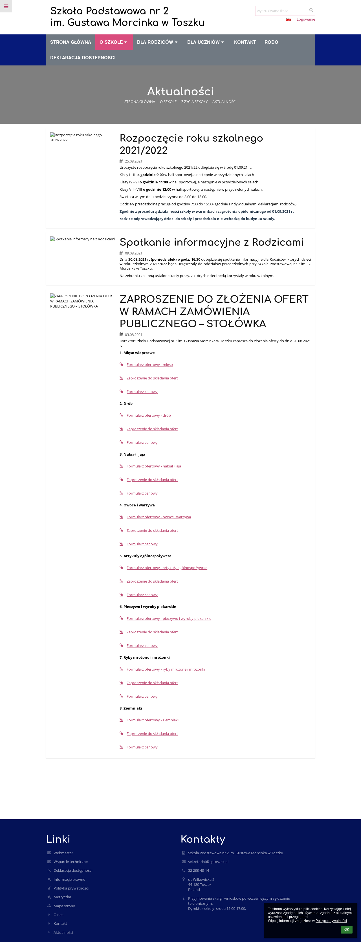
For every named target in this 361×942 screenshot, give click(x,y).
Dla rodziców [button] (155, 42)
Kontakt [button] (245, 42)
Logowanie (306, 19)
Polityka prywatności (71, 888)
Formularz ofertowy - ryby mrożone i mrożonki (166, 669)
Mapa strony (64, 905)
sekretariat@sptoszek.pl (208, 861)
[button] (278, 20)
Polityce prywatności (331, 921)
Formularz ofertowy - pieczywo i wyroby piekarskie (169, 618)
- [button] (271, 19)
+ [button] (262, 19)
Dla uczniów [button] (203, 42)
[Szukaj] (311, 9)
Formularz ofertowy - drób (149, 415)
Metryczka (62, 896)
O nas (58, 914)
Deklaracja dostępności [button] (83, 57)
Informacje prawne (69, 879)
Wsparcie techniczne (71, 861)
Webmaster (63, 852)
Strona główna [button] (70, 42)
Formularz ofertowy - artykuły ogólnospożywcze (167, 567)
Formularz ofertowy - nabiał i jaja (154, 466)
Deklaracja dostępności (73, 870)
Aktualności (224, 101)
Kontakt (60, 923)
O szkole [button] (111, 42)
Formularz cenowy (142, 391)
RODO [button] (271, 42)
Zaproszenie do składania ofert (152, 378)
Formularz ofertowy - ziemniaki (153, 720)
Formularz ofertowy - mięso (150, 364)
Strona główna (139, 101)
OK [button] (346, 930)
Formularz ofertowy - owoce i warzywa (159, 516)
